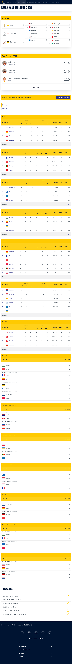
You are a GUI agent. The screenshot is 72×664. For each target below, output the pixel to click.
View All (36, 88)
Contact (21, 656)
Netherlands (9, 187)
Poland (7, 136)
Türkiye (7, 170)
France (7, 157)
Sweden (8, 196)
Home (3, 625)
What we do (22, 646)
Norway (8, 162)
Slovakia (8, 230)
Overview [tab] (5, 105)
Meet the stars (46, 2)
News (14, 2)
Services (21, 653)
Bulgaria (8, 140)
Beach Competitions (24, 650)
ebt (53, 2)
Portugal (8, 166)
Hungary (8, 217)
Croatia (7, 200)
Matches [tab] (4, 108)
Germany (8, 131)
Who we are (22, 643)
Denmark (8, 127)
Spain (7, 222)
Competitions (21, 2)
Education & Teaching (33, 2)
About (9, 2)
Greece (7, 192)
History (57, 2)
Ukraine (8, 226)
